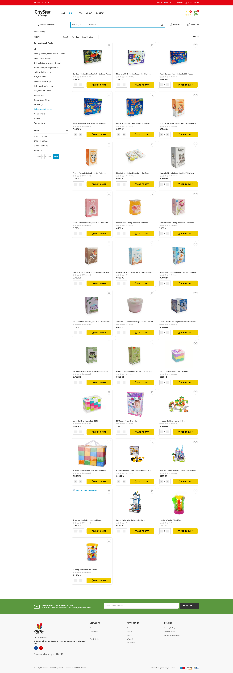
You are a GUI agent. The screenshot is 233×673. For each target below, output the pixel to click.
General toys (39, 114)
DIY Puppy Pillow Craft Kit (126, 421)
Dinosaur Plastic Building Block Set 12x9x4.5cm (91, 322)
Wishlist (130, 639)
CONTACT (100, 13)
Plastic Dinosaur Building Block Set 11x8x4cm (90, 223)
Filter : (37, 37)
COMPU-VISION (80, 668)
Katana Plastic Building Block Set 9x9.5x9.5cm (177, 322)
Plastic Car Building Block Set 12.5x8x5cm (132, 173)
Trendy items (40, 123)
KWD (158, 3)
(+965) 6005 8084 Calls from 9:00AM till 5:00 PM (60, 642)
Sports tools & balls (42, 100)
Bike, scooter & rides (42, 91)
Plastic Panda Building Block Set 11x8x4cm (89, 173)
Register (196, 3)
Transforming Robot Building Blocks (87, 520)
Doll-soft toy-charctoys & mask (47, 63)
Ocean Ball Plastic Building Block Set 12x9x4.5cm (178, 272)
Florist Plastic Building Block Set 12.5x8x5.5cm (134, 371)
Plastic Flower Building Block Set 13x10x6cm (176, 223)
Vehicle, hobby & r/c (42, 72)
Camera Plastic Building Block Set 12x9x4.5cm (91, 272)
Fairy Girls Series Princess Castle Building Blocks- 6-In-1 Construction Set (188, 470)
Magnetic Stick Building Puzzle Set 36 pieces (133, 74)
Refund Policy (169, 631)
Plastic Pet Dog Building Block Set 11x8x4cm (176, 173)
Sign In (190, 3)
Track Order (178, 25)
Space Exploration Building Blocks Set (131, 520)
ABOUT (89, 13)
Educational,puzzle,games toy (46, 67)
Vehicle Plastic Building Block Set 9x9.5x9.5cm (91, 371)
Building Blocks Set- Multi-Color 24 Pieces (89, 470)
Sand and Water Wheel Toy (170, 520)
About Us (93, 628)
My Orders (131, 643)
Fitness (37, 118)
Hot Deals (195, 25)
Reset (65, 37)
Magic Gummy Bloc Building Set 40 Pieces (89, 123)
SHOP (71, 13)
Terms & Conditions (172, 635)
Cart (128, 628)
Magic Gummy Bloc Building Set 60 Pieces (176, 74)
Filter (56, 156)
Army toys (38, 104)
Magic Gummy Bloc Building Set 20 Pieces (133, 123)
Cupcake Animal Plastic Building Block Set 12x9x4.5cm (137, 272)
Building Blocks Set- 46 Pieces (85, 569)
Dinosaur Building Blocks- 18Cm (171, 421)
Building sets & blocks (43, 109)
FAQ (81, 13)
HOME (62, 13)
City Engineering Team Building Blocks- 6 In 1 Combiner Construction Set (145, 470)
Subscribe (188, 606)
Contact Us (179, 3)
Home (36, 31)
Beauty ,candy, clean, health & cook (49, 53)
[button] (51, 25)
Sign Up (130, 635)
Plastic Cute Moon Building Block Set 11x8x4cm (177, 123)
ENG (167, 3)
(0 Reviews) (86, 77)
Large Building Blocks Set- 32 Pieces (87, 421)
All (35, 49)
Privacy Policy (169, 628)
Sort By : (75, 37)
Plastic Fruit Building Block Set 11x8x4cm (132, 223)
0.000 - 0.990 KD (41, 136)
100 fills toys (39, 95)
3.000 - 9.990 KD (41, 146)
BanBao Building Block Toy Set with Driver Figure (92, 74)
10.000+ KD (38, 150)
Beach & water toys (42, 81)
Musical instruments (42, 58)
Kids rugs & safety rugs (44, 86)
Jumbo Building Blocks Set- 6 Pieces (173, 371)
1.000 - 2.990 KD (41, 141)
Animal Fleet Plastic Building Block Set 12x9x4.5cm (136, 322)
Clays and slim (40, 77)
